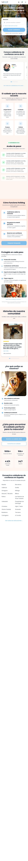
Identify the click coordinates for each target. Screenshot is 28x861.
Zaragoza (4, 490)
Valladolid (5, 501)
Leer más (5, 351)
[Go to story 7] (16, 358)
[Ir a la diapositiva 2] (14, 46)
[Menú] (25, 2)
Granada (18, 509)
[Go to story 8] (17, 358)
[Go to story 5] (14, 358)
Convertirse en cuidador (14, 443)
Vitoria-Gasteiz (6, 509)
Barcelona (18, 484)
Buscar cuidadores (14, 30)
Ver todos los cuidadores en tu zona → (14, 85)
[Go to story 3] (12, 358)
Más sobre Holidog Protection (14, 299)
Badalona (4, 512)
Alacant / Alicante (7, 493)
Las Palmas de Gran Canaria (19, 497)
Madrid (4, 484)
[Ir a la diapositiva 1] (13, 46)
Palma (3, 496)
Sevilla (17, 487)
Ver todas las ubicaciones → (14, 520)
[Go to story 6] (15, 358)
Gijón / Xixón (19, 506)
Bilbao (17, 493)
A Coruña (18, 515)
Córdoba (4, 506)
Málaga (17, 490)
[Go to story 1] (9, 358)
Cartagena (5, 515)
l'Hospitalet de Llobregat (19, 502)
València (4, 487)
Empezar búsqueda (14, 243)
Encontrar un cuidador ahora (14, 439)
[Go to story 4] (13, 358)
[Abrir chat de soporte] (22, 2)
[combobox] (14, 22)
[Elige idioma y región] (18, 2)
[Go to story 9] (18, 358)
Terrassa (18, 512)
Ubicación (5, 19)
